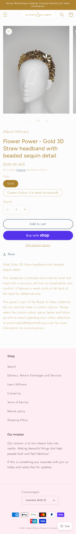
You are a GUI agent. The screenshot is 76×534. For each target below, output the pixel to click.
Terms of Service (18, 402)
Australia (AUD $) (36, 500)
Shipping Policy (17, 420)
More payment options (38, 245)
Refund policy (16, 411)
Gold (10, 183)
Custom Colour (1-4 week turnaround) (32, 193)
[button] (5, 14)
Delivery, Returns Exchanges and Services (34, 375)
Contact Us (14, 393)
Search (11, 367)
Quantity (8, 202)
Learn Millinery (17, 384)
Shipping (20, 169)
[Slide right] (46, 121)
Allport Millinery (33, 528)
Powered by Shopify (49, 528)
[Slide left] (29, 121)
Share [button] (11, 254)
